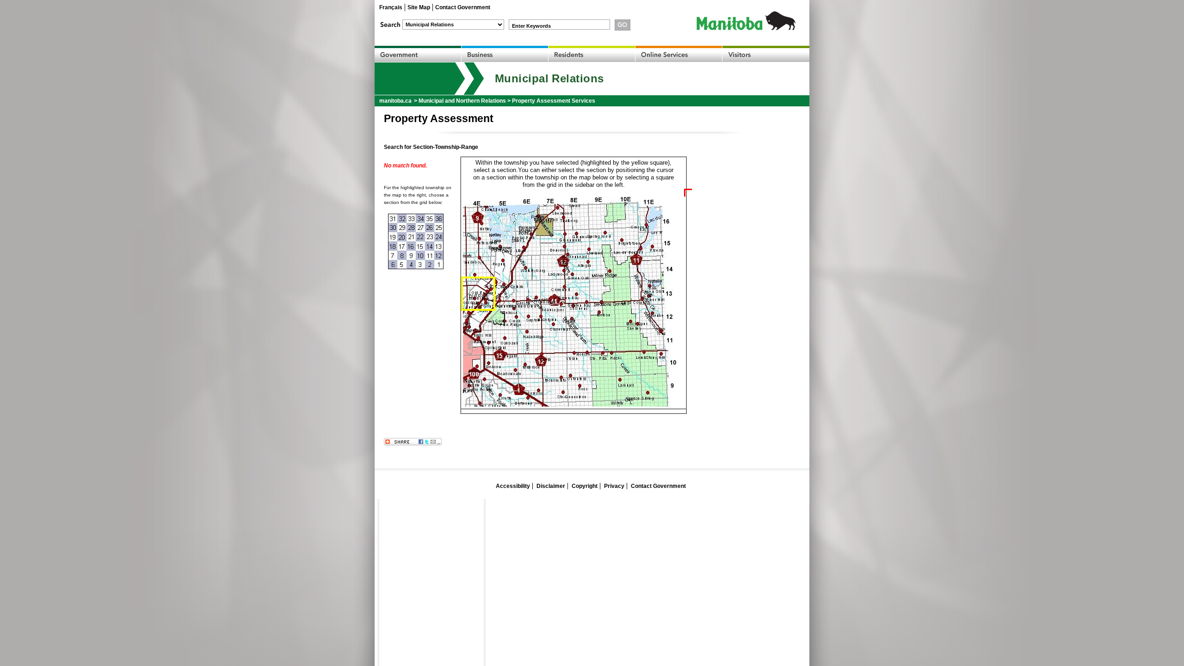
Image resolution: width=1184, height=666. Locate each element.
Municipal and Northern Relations (462, 101)
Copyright (585, 486)
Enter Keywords (531, 26)
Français (390, 7)
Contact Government (462, 7)
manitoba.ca (395, 101)
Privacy (614, 486)
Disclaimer (550, 486)
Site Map (418, 7)
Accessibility (513, 486)
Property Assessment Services (553, 101)
